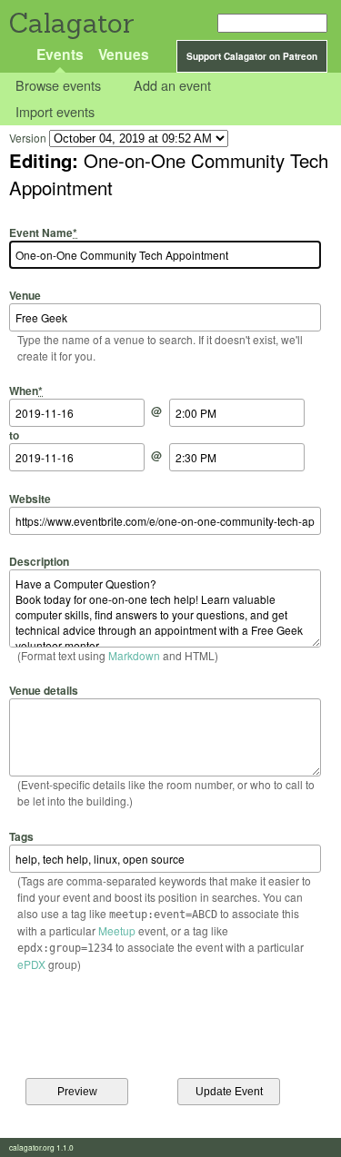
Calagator (70, 23)
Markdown (134, 655)
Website (30, 498)
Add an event (172, 85)
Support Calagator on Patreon (251, 56)
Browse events (58, 85)
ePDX (31, 964)
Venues (123, 54)
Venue (25, 295)
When (26, 390)
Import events (55, 111)
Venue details (43, 690)
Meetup (116, 930)
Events (60, 54)
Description (39, 561)
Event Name (43, 232)
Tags (21, 836)
